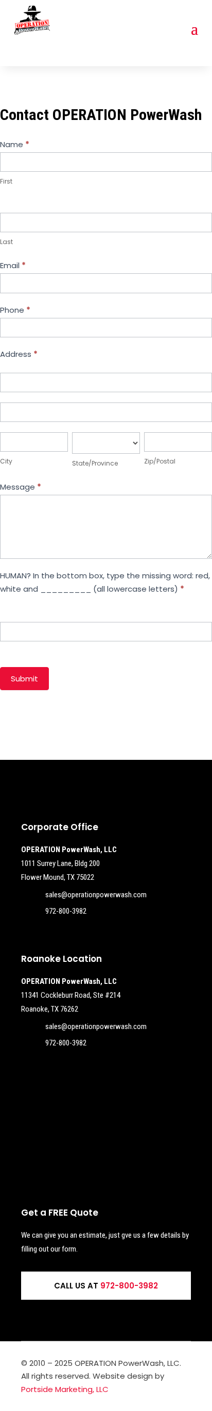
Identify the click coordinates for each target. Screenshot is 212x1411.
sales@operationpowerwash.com (96, 894)
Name (14, 144)
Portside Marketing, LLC (65, 1389)
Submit (24, 678)
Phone (15, 310)
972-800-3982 (65, 911)
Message (20, 486)
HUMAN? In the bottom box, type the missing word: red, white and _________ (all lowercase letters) (105, 582)
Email (13, 265)
